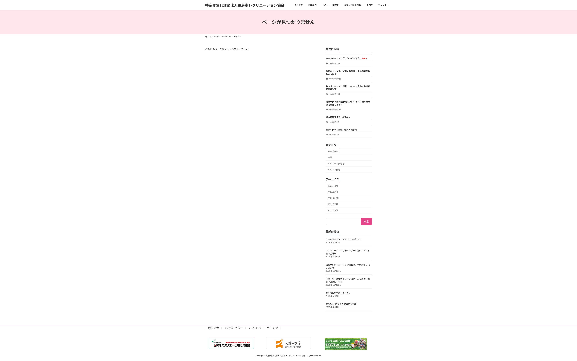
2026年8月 (333, 186)
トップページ (334, 151)
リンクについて (255, 328)
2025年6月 (333, 204)
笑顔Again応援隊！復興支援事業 (341, 129)
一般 (330, 157)
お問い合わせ (213, 328)
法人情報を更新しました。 (338, 117)
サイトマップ (272, 328)
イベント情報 (334, 169)
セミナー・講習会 (336, 163)
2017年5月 (333, 210)
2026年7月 (333, 192)
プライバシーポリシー (234, 328)
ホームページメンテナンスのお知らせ (346, 58)
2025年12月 (333, 198)
